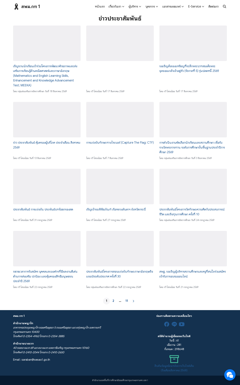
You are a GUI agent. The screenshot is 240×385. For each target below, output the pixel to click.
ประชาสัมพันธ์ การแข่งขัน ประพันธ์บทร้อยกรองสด (43, 209)
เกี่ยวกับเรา (115, 6)
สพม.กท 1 (30, 6)
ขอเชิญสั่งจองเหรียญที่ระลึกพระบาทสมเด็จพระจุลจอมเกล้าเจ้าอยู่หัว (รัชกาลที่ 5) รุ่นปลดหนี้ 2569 (189, 68)
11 (126, 301)
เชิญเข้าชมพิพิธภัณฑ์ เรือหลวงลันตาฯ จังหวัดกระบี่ (116, 209)
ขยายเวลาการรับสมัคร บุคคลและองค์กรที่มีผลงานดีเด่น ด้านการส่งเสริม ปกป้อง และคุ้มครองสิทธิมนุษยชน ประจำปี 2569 (45, 276)
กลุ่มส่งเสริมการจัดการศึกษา (31, 91)
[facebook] (167, 324)
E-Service (194, 6)
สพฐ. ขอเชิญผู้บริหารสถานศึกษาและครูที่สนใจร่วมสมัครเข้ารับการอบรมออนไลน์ (192, 274)
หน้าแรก (100, 6)
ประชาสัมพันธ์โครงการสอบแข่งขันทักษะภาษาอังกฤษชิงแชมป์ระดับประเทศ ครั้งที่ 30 (119, 274)
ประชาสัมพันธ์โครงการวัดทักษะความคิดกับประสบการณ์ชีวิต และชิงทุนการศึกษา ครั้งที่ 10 (192, 212)
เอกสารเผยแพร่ (171, 6)
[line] (174, 324)
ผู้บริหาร (133, 6)
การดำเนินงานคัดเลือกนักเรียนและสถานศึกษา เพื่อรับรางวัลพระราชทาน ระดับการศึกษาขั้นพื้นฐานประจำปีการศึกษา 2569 (192, 147)
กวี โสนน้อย (96, 91)
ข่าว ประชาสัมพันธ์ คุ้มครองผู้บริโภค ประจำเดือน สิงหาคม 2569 (46, 145)
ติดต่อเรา (213, 6)
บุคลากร (150, 6)
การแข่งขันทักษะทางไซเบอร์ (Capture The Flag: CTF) (120, 143)
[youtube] (182, 324)
